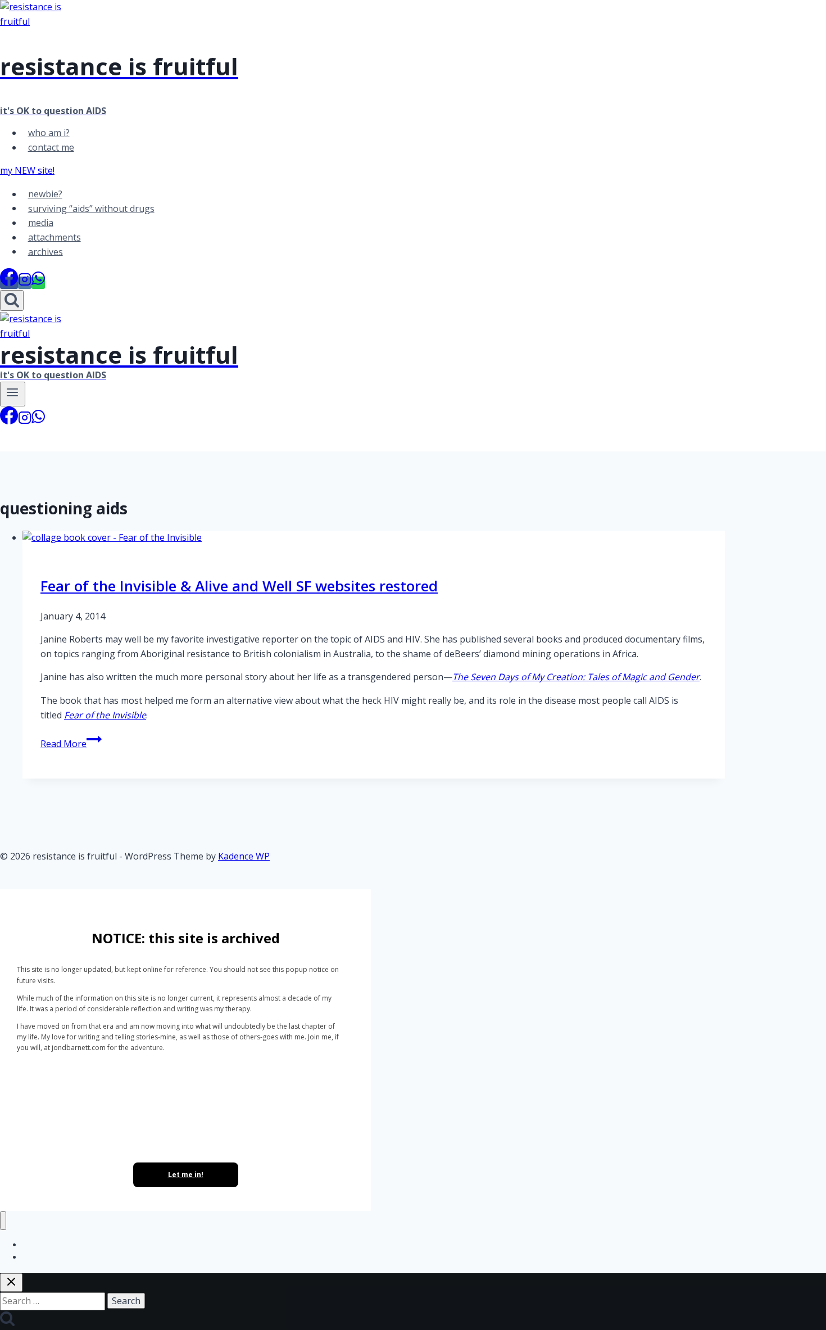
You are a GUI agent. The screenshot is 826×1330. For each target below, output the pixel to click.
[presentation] (373, 538)
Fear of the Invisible (105, 715)
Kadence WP (244, 856)
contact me (51, 147)
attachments (54, 237)
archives (45, 251)
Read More (71, 744)
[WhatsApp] (38, 283)
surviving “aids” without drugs (91, 208)
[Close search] (11, 1282)
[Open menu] (12, 394)
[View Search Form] (12, 300)
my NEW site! (27, 170)
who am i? (49, 132)
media (40, 222)
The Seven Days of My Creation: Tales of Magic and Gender (576, 677)
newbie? (45, 194)
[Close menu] (3, 1220)
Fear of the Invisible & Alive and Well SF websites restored (239, 586)
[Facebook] (9, 283)
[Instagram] (24, 283)
